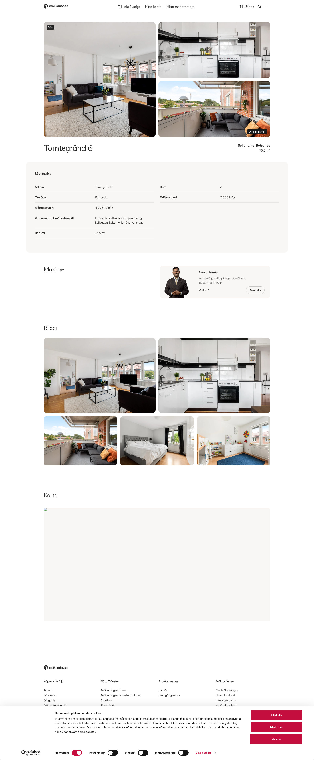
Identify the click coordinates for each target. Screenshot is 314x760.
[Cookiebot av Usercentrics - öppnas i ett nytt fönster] (31, 753)
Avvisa (276, 739)
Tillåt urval (276, 727)
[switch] (113, 753)
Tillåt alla (276, 715)
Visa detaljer (203, 752)
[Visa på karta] (157, 564)
